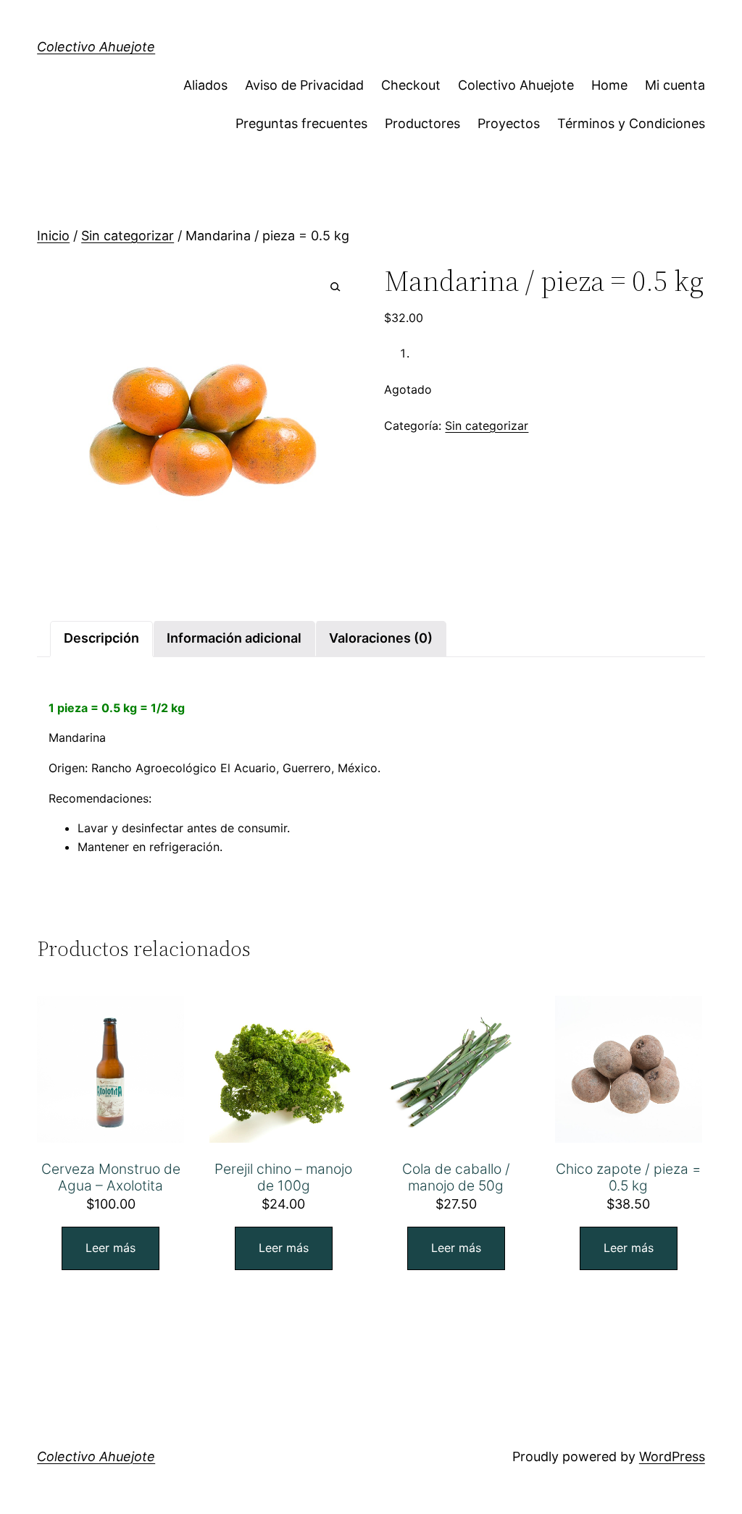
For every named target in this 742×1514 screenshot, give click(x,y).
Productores (422, 123)
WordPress (672, 1456)
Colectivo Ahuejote (96, 46)
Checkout (411, 85)
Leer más (111, 1247)
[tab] (101, 638)
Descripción (101, 638)
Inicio (53, 235)
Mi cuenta (675, 85)
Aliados (205, 85)
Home (609, 85)
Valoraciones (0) (381, 638)
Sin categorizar (127, 235)
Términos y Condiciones (631, 123)
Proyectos (509, 123)
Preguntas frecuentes (301, 123)
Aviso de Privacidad (304, 85)
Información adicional (234, 638)
